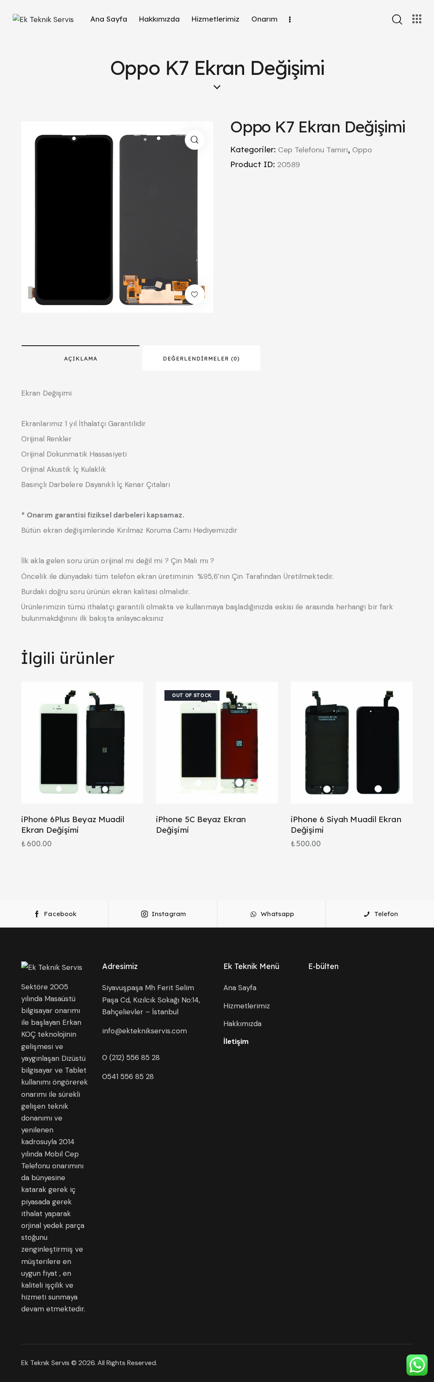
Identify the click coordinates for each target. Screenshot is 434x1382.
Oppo (362, 150)
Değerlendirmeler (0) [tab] (201, 358)
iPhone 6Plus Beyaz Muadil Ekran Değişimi (73, 824)
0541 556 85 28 (128, 1076)
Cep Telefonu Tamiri (313, 150)
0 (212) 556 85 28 (131, 1057)
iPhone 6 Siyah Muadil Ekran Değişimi (346, 824)
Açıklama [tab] (80, 358)
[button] (195, 140)
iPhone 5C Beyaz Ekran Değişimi (201, 824)
